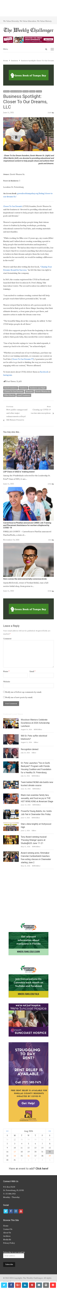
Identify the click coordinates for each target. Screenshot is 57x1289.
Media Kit (7, 1239)
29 (50, 1156)
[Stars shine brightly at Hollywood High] (11, 824)
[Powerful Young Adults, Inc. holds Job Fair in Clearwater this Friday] (11, 811)
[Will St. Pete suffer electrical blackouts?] (11, 736)
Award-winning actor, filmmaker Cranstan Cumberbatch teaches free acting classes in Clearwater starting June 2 (36, 857)
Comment (7, 639)
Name (6, 671)
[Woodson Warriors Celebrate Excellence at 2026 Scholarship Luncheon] (11, 720)
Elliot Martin (9, 395)
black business (10, 388)
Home (5, 1226)
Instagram (7, 375)
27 (15, 1139)
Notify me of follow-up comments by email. (23, 692)
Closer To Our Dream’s (12, 206)
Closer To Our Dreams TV (23, 359)
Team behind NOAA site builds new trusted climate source (37, 784)
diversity (29, 391)
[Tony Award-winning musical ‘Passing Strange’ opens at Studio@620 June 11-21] (11, 837)
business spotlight (37, 388)
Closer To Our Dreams (13, 391)
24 (15, 1156)
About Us (7, 1233)
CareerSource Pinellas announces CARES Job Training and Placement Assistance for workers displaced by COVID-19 (27, 525)
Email (32, 671)
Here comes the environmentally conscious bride (25, 579)
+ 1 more (38, 91)
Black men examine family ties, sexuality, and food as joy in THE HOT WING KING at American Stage (37, 798)
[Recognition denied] (11, 749)
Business (6, 91)
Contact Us (7, 1229)
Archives (6, 1236)
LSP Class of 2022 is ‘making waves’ (19, 471)
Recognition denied (29, 749)
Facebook (44, 372)
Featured (32, 91)
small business (23, 395)
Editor (36, 742)
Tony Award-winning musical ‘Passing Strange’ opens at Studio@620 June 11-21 (34, 840)
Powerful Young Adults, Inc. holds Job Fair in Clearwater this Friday (36, 813)
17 (15, 1152)
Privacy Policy (9, 1243)
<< (7, 1131)
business (23, 388)
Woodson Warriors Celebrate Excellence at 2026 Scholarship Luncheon (35, 723)
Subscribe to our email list (14, 1252)
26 (28, 1156)
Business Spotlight (16, 91)
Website (6, 682)
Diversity (25, 91)
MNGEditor (38, 730)
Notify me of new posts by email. (19, 697)
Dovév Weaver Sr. (43, 391)
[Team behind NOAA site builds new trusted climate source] (11, 782)
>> (50, 1131)
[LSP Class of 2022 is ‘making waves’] (28, 437)
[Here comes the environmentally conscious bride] (28, 544)
